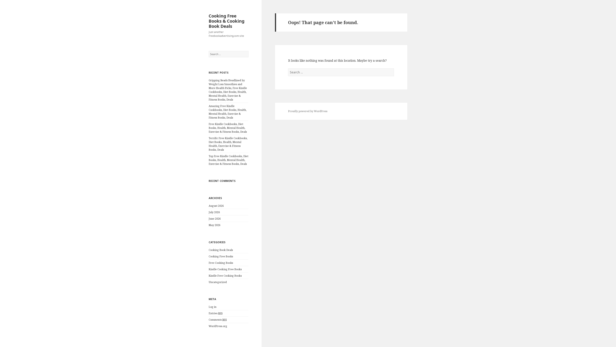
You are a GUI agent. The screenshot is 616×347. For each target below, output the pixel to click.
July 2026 (214, 212)
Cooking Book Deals (221, 250)
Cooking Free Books (221, 256)
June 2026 (215, 218)
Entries (216, 313)
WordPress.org (218, 326)
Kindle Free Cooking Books (225, 275)
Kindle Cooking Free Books (225, 269)
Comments (218, 319)
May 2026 (214, 225)
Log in (212, 307)
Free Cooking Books (221, 263)
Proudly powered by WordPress (307, 111)
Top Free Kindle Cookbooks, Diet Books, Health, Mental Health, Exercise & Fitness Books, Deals (228, 160)
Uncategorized (218, 282)
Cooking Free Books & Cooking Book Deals (226, 21)
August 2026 (216, 206)
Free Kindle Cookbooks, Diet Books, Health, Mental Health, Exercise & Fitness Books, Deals (228, 127)
